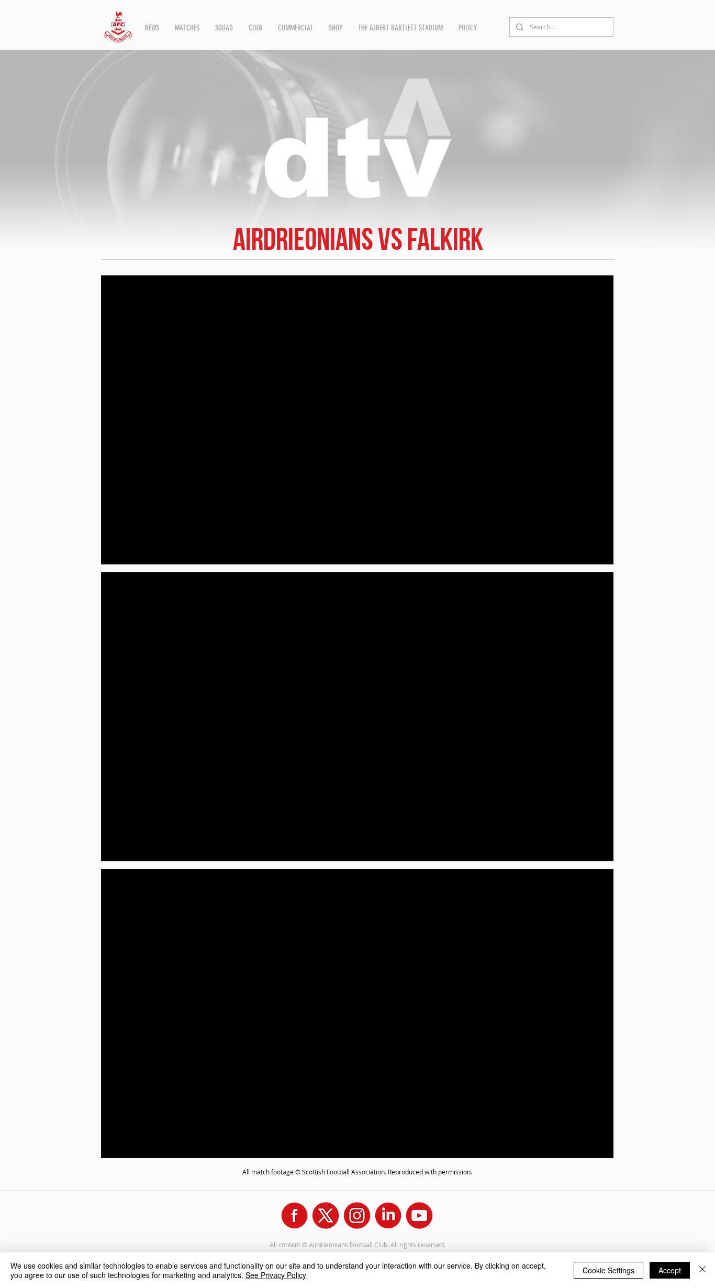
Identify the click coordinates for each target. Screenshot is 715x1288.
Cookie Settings (608, 1270)
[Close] (702, 1270)
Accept (669, 1270)
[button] (152, 28)
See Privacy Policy (275, 1275)
